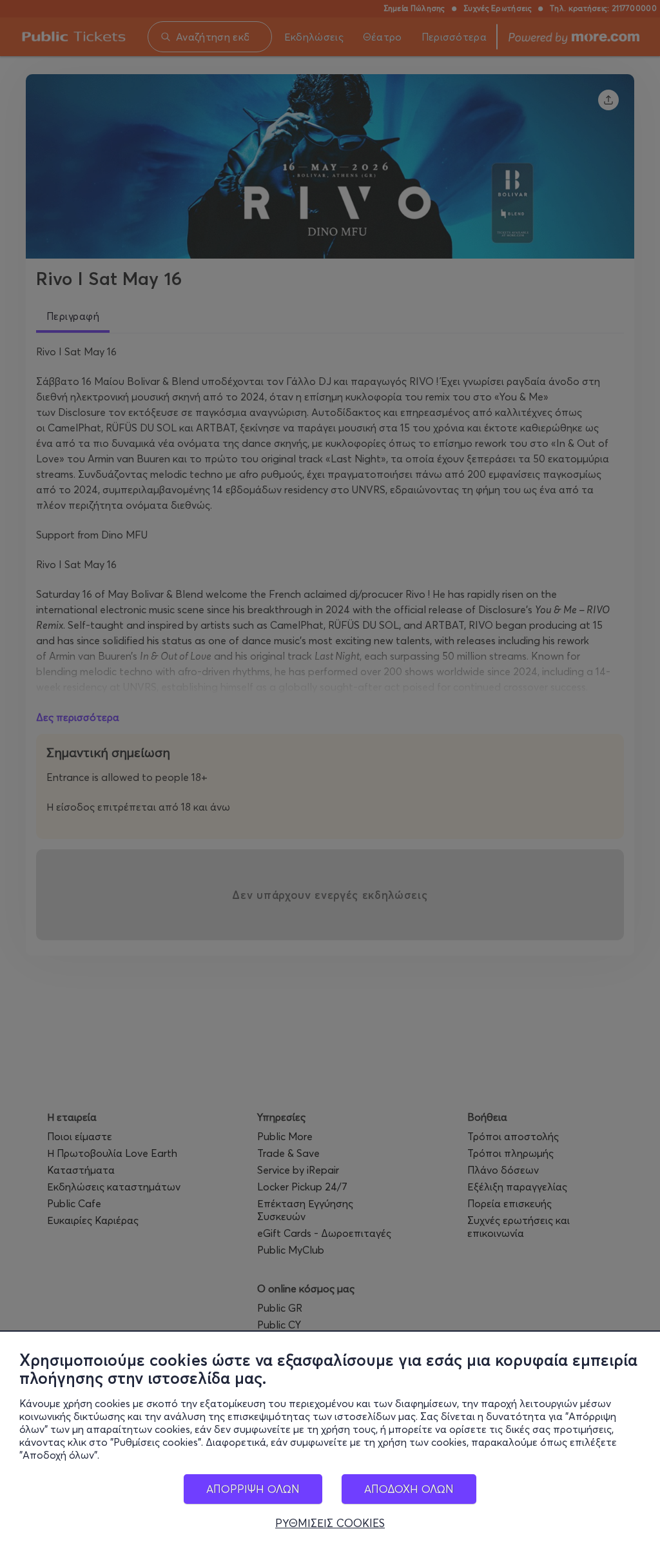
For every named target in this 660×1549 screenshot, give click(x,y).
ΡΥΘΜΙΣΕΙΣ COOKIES (330, 1523)
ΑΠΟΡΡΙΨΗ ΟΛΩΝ (253, 1488)
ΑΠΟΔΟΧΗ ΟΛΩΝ (409, 1488)
